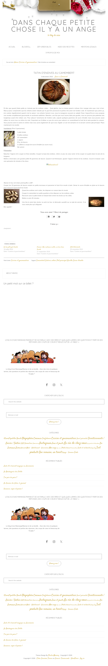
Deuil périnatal (82, 438)
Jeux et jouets (57, 443)
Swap (91, 448)
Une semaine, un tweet (50, 452)
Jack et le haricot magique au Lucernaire (19, 466)
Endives (48, 260)
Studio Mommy (53, 655)
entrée (54, 260)
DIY (22, 443)
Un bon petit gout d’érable (11, 247)
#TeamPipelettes (10, 438)
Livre (17, 447)
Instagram (45, 443)
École (76, 452)
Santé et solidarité (84, 448)
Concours (38, 438)
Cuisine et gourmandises (20, 260)
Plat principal (62, 260)
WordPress (75, 658)
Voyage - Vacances (68, 452)
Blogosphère (27, 438)
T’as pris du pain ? (10, 477)
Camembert (40, 260)
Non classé (59, 448)
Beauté (19, 438)
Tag (95, 448)
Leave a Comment (61, 76)
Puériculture (74, 448)
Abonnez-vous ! (54, 422)
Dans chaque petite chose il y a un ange (54, 25)
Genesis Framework (62, 658)
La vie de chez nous (75, 443)
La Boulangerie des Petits (13, 471)
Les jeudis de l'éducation (93, 443)
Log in (82, 658)
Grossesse (35, 443)
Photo (63, 448)
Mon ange (52, 447)
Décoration (28, 443)
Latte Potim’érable (75, 247)
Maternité (23, 448)
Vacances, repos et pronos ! (13, 488)
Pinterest (68, 448)
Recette (70, 260)
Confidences (46, 438)
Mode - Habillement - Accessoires (37, 448)
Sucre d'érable (78, 260)
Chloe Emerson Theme (44, 658)
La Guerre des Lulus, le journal (15, 483)
